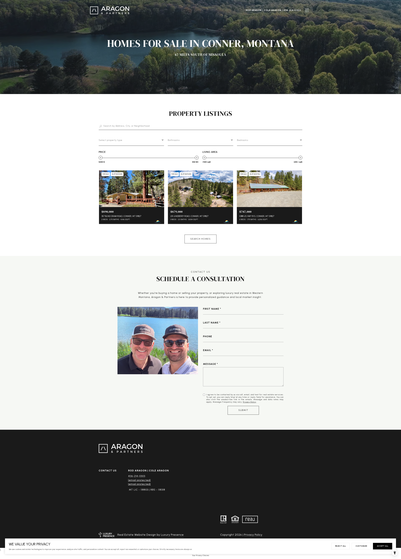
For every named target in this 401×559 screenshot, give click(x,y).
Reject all (340, 546)
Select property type (110, 140)
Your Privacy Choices (200, 555)
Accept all (382, 546)
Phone (207, 336)
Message (209, 363)
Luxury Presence (172, 534)
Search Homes (200, 239)
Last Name (211, 322)
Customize (361, 546)
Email (207, 350)
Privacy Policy (249, 402)
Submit (243, 410)
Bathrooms (174, 140)
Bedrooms (242, 140)
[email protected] (139, 484)
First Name (211, 308)
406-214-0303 (136, 476)
